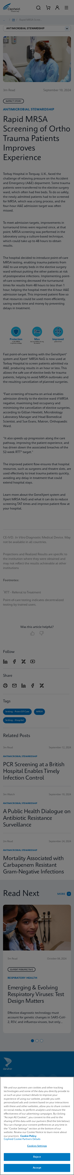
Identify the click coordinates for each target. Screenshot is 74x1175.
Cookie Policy (28, 1136)
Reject (37, 1157)
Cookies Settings (37, 1146)
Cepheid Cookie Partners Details (22, 1139)
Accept (37, 1168)
